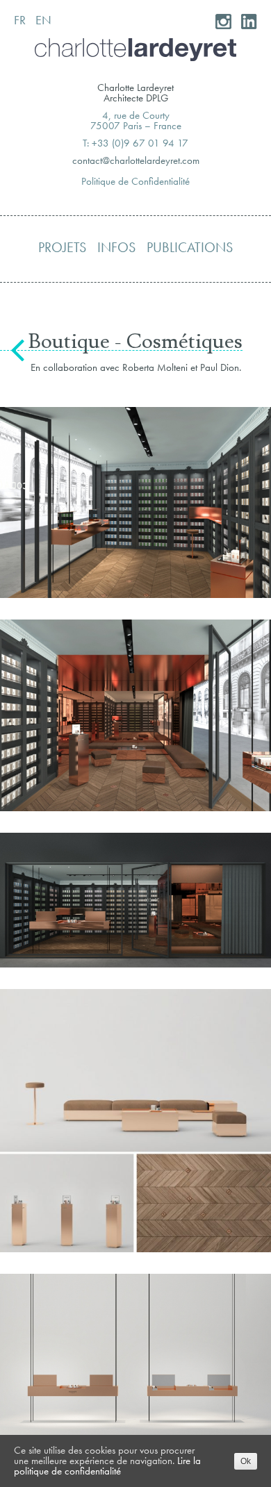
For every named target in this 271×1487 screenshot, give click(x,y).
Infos (116, 247)
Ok (245, 1461)
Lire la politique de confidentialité (107, 1466)
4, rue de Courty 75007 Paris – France (135, 120)
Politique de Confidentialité (135, 181)
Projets (62, 247)
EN (43, 20)
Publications (190, 247)
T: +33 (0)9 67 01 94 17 (135, 143)
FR (20, 20)
